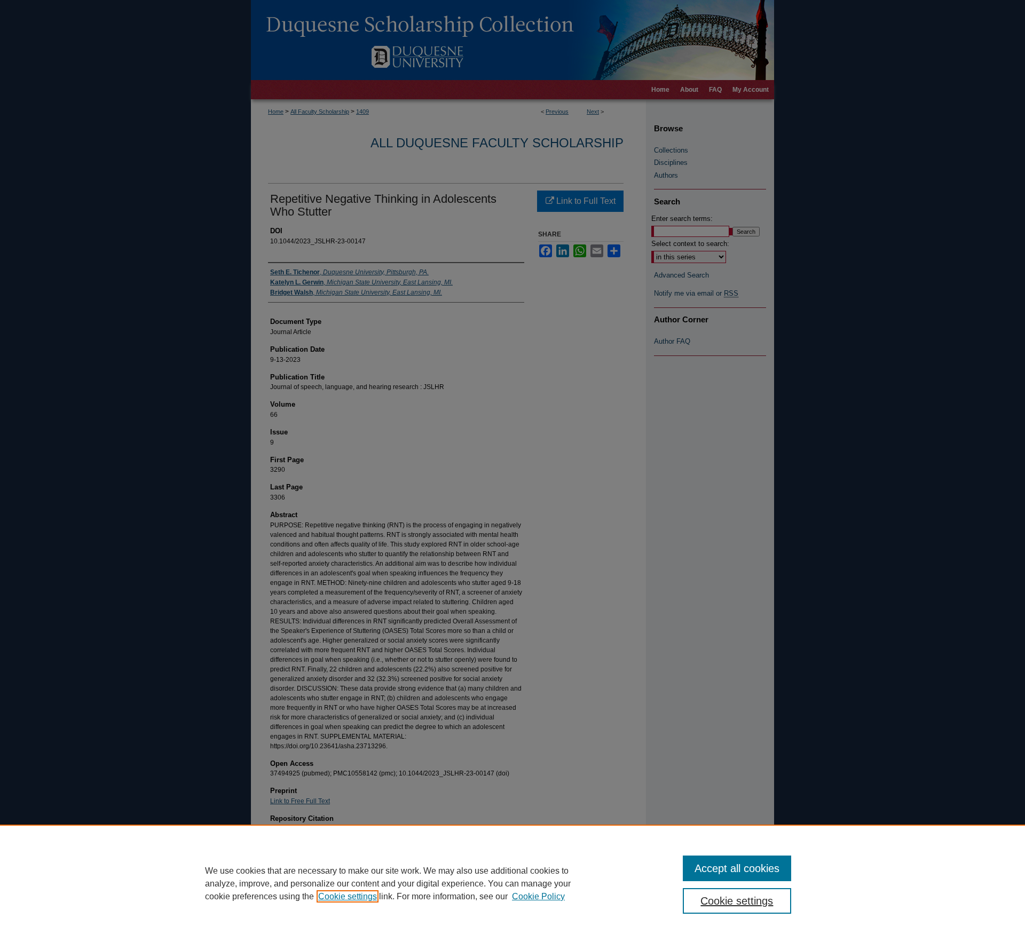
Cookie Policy (538, 896)
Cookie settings (347, 896)
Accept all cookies (737, 868)
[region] (512, 883)
